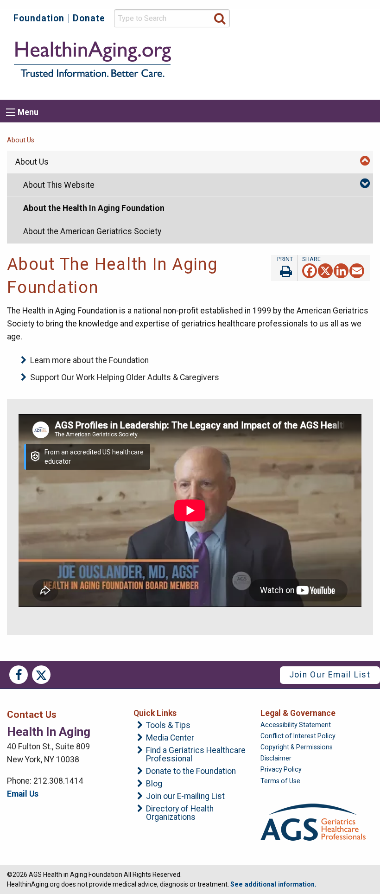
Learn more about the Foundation (89, 360)
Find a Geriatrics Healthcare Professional (196, 755)
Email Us (22, 793)
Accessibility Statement (295, 725)
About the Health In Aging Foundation (94, 208)
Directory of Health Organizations (180, 813)
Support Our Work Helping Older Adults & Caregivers (124, 377)
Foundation (38, 18)
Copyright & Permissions (296, 747)
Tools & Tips (168, 726)
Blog (154, 784)
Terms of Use (280, 781)
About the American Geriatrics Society (92, 231)
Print (284, 268)
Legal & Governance (298, 713)
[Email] (356, 270)
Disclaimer (275, 758)
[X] (325, 270)
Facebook (18, 674)
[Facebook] (309, 270)
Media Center (170, 738)
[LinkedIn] (341, 270)
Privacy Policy (281, 769)
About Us (20, 140)
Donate (89, 18)
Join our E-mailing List (185, 796)
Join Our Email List (330, 674)
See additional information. (273, 884)
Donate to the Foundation (191, 771)
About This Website (59, 185)
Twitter (41, 674)
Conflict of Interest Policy (298, 736)
